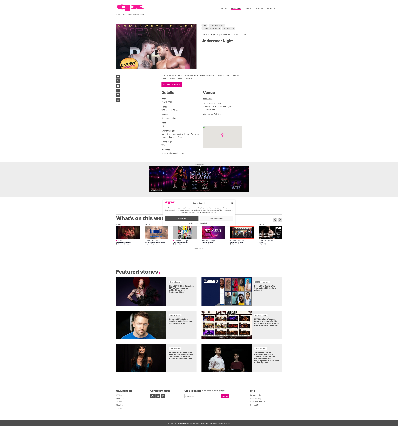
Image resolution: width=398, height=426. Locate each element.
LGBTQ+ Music (175, 348)
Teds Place (207, 99)
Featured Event (229, 28)
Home (118, 14)
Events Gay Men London (211, 28)
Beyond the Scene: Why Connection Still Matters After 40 (265, 288)
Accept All (182, 218)
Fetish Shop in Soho (236, 242)
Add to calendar (172, 84)
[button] (232, 203)
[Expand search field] (280, 8)
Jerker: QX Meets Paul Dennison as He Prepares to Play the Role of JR (181, 321)
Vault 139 (263, 244)
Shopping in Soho (207, 242)
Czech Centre (179, 244)
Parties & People (260, 315)
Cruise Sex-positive (216, 25)
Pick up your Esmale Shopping (155, 242)
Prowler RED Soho (237, 244)
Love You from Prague (180, 242)
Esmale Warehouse (151, 244)
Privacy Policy (203, 223)
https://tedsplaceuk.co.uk (172, 153)
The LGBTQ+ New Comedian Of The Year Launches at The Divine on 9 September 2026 (181, 289)
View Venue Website (212, 114)
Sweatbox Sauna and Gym (125, 244)
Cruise (261, 242)
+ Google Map (209, 109)
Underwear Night (169, 118)
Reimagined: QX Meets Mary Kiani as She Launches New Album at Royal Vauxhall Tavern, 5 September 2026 (181, 355)
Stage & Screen (175, 315)
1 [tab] (196, 248)
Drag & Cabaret (175, 282)
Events (124, 14)
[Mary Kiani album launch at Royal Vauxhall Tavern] (199, 191)
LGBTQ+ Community (262, 282)
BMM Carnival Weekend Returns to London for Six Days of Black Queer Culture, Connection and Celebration (266, 322)
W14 (163, 145)
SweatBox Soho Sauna (123, 242)
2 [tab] (200, 248)
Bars (129, 14)
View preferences (216, 218)
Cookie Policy (193, 223)
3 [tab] (202, 248)
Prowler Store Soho (209, 244)
